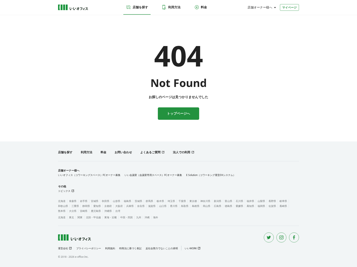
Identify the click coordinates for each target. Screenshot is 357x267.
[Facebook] (294, 237)
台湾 (117, 211)
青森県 (72, 201)
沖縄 (147, 217)
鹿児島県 (96, 211)
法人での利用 (181, 152)
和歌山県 (63, 206)
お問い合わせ (123, 152)
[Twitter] (269, 237)
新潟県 (217, 201)
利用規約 (110, 248)
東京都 (193, 201)
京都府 (108, 206)
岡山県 (206, 206)
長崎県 (283, 206)
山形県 (116, 201)
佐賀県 (272, 206)
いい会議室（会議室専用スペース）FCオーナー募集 (153, 175)
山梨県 (261, 201)
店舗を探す (140, 7)
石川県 (239, 201)
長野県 (272, 201)
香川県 (173, 206)
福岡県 (261, 206)
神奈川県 (205, 201)
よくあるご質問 (150, 152)
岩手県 (83, 201)
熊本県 (61, 211)
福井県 (250, 201)
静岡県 (86, 206)
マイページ (289, 7)
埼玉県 (171, 201)
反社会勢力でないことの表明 (162, 248)
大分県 (72, 211)
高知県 (250, 206)
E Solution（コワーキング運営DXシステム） (211, 175)
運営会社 (63, 248)
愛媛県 (239, 206)
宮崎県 (83, 211)
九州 (138, 217)
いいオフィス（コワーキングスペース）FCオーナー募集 (89, 175)
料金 (204, 7)
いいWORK (191, 248)
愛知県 (97, 206)
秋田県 (105, 201)
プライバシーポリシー (88, 248)
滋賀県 (152, 206)
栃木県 (160, 201)
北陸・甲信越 (93, 217)
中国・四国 (126, 217)
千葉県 (182, 201)
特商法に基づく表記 (130, 248)
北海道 (61, 201)
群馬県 (149, 201)
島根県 (195, 206)
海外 (155, 217)
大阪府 (119, 206)
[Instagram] (281, 237)
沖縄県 (108, 211)
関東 (79, 217)
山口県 (163, 206)
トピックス (64, 191)
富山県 (228, 201)
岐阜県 (283, 201)
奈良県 (141, 206)
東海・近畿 (110, 217)
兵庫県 (130, 206)
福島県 (127, 201)
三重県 (75, 206)
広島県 (217, 206)
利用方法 (174, 7)
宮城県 (94, 201)
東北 (71, 217)
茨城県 (138, 201)
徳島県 (228, 206)
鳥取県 (184, 206)
